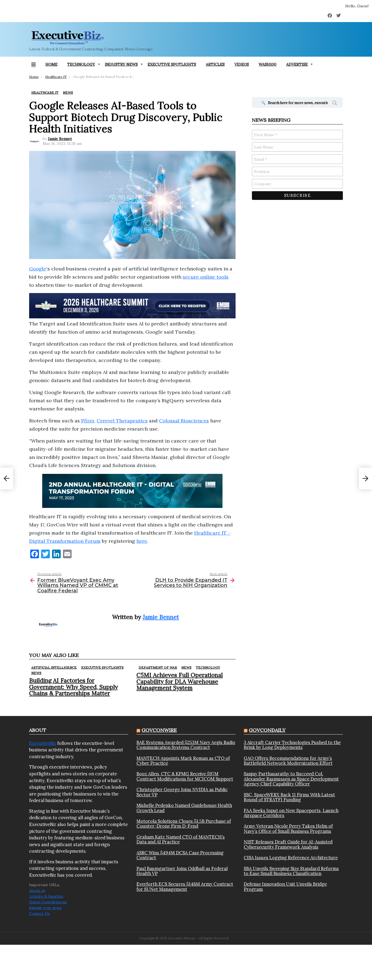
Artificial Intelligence (54, 667)
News (36, 673)
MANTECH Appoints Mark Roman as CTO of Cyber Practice (183, 761)
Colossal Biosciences (184, 420)
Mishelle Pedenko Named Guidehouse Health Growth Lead (184, 808)
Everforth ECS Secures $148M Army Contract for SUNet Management (184, 887)
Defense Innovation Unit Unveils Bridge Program (285, 887)
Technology (81, 64)
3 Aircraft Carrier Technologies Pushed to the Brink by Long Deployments (292, 745)
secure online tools (205, 277)
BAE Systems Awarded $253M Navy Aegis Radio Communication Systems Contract (185, 745)
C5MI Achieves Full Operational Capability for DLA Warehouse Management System (179, 681)
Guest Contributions (48, 902)
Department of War (158, 667)
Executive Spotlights (172, 64)
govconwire (159, 730)
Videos (241, 64)
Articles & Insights (46, 896)
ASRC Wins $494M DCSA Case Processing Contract (180, 855)
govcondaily (267, 730)
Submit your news (45, 907)
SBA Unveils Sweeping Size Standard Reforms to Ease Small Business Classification (291, 871)
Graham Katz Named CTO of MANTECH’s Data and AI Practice (180, 839)
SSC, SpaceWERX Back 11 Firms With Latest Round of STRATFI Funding (289, 797)
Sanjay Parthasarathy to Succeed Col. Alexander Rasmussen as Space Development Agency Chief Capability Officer (291, 778)
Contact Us (39, 913)
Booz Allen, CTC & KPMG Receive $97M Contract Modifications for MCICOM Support (184, 776)
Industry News (121, 64)
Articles (215, 64)
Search (334, 103)
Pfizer (87, 420)
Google (37, 269)
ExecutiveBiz (42, 743)
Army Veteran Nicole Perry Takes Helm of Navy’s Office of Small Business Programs (288, 829)
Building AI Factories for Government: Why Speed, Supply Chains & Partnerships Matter (73, 687)
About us (37, 890)
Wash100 (267, 64)
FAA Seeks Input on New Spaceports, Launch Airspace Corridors (291, 813)
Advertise (297, 64)
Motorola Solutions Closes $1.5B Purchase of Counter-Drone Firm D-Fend (183, 824)
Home (51, 64)
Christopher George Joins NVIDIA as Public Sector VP (182, 792)
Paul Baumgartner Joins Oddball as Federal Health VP (182, 871)
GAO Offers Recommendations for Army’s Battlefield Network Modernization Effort (288, 761)
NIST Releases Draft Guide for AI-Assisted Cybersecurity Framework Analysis (288, 844)
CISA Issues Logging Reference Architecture (291, 857)
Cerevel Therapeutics (122, 420)
